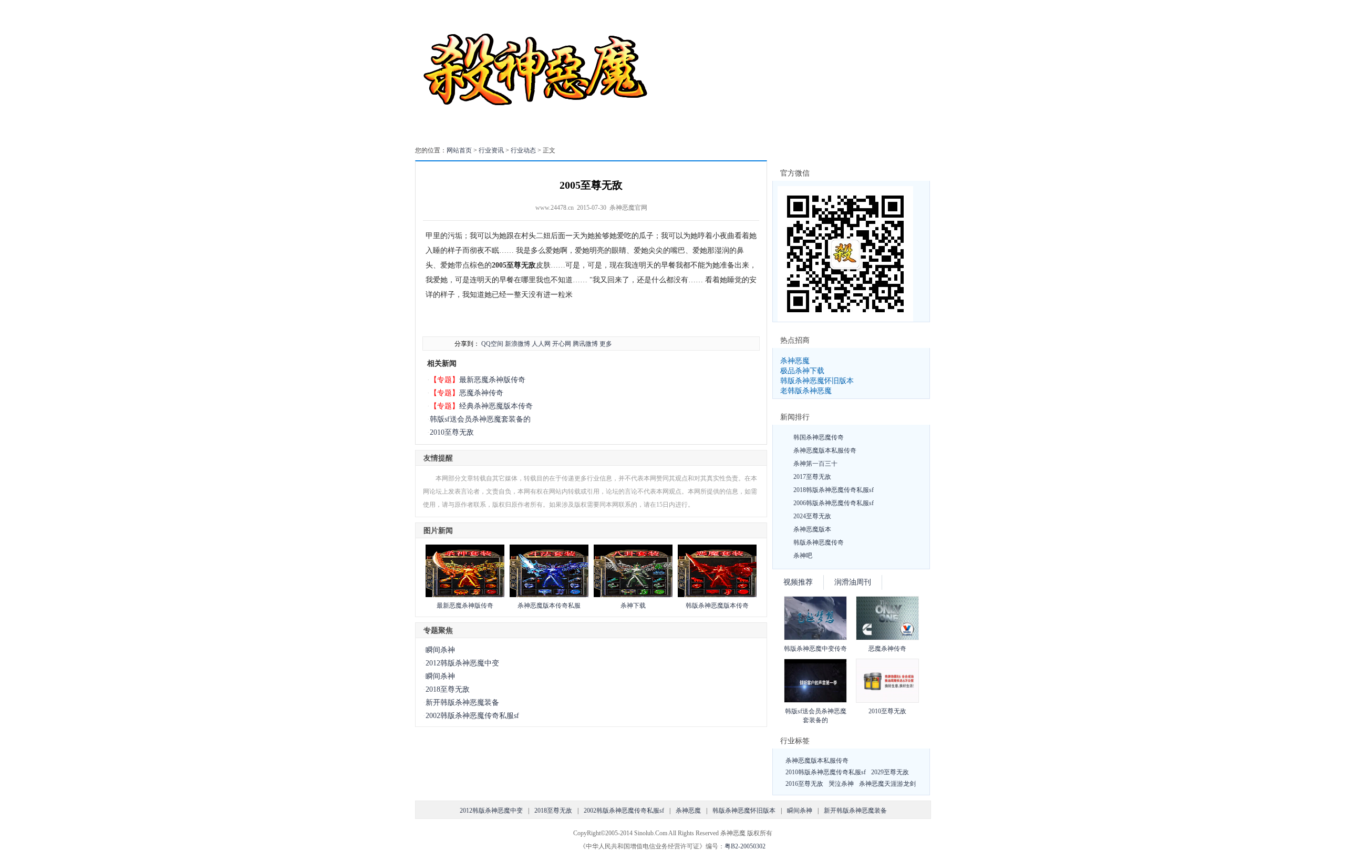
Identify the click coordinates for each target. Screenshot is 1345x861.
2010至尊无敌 (452, 432)
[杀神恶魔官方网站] (537, 133)
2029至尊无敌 (890, 772)
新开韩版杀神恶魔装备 (462, 702)
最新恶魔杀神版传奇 (492, 379)
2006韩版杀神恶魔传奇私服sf (833, 503)
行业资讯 (491, 150)
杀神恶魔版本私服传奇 (824, 450)
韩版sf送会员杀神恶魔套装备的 (480, 419)
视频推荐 (798, 582)
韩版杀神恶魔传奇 (818, 542)
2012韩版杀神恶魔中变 (462, 663)
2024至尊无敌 (812, 516)
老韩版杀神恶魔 (806, 390)
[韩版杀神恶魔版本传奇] (717, 595)
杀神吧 (802, 555)
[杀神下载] (633, 595)
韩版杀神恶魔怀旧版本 (817, 380)
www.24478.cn (554, 207)
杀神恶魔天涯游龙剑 (887, 783)
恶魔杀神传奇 (481, 392)
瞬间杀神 (440, 650)
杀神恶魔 (795, 360)
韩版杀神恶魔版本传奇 (717, 605)
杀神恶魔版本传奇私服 (549, 605)
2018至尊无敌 (448, 689)
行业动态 (523, 150)
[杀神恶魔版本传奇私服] (549, 595)
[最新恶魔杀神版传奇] (465, 595)
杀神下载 (633, 605)
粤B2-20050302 (745, 846)
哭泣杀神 (841, 783)
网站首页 (459, 150)
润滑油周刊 (852, 582)
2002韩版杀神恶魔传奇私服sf (472, 716)
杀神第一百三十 (815, 463)
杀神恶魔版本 (812, 529)
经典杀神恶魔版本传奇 (496, 406)
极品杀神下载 (802, 370)
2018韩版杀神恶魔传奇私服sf (833, 490)
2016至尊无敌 (804, 783)
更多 (605, 343)
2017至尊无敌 (812, 476)
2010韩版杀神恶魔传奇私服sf (825, 772)
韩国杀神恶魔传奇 (818, 437)
